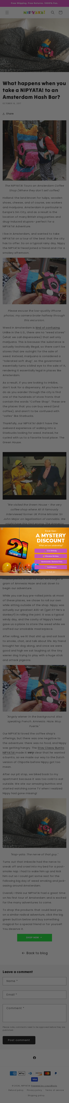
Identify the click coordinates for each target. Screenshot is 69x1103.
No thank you (50, 572)
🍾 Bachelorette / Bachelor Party (50, 562)
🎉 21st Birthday (51, 550)
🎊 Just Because (50, 567)
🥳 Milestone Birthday (51, 556)
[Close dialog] (2, 529)
